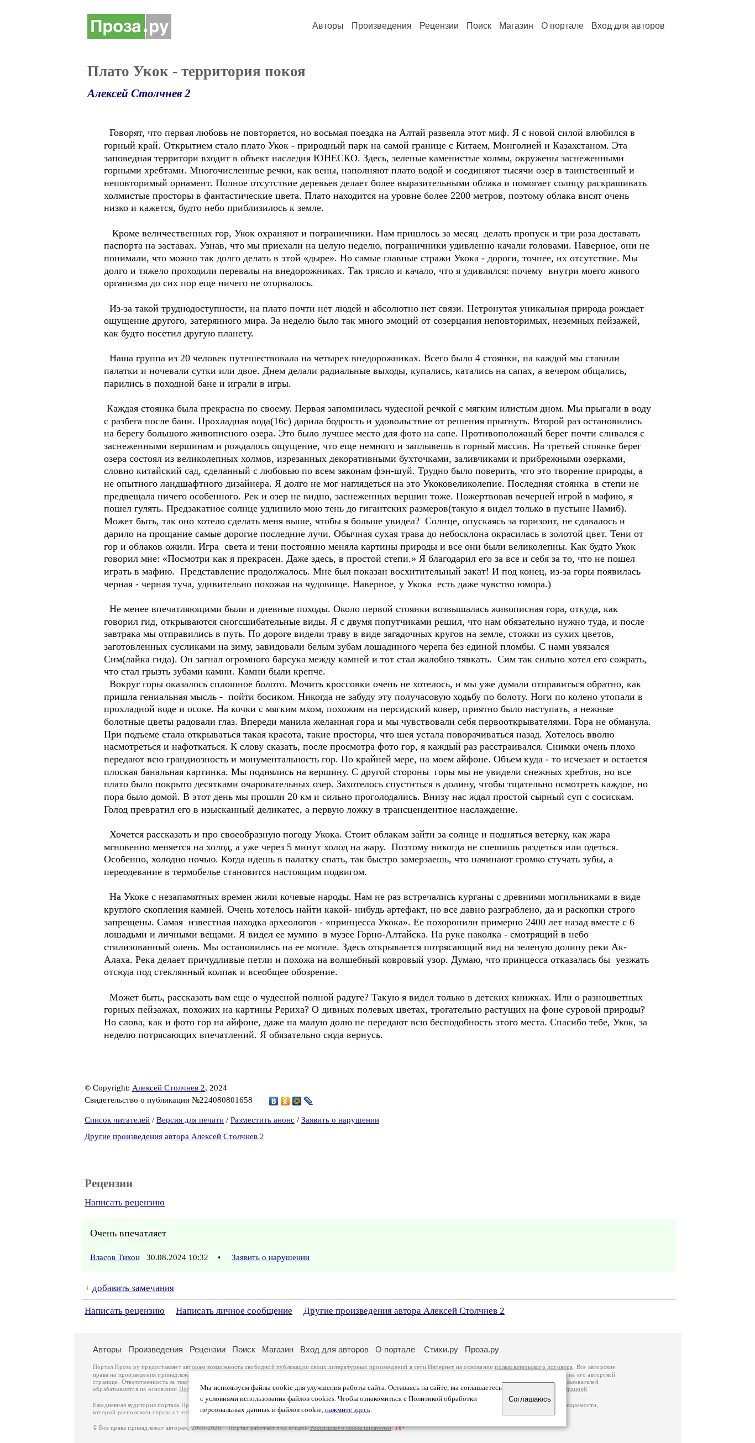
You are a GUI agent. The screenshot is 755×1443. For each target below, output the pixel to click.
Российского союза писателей (350, 1428)
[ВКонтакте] (274, 1101)
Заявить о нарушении (340, 1119)
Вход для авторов (628, 25)
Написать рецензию (125, 1202)
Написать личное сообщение (234, 1310)
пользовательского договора (534, 1367)
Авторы (328, 25)
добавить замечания (133, 1288)
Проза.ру (482, 1349)
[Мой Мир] (297, 1101)
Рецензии (439, 25)
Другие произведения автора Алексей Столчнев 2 (174, 1136)
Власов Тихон (115, 1257)
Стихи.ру (441, 1349)
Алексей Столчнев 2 (139, 93)
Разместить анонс (262, 1119)
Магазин (516, 25)
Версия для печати (190, 1119)
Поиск (478, 25)
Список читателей (117, 1119)
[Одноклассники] (285, 1101)
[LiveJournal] (308, 1101)
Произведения (382, 25)
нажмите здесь (347, 1410)
